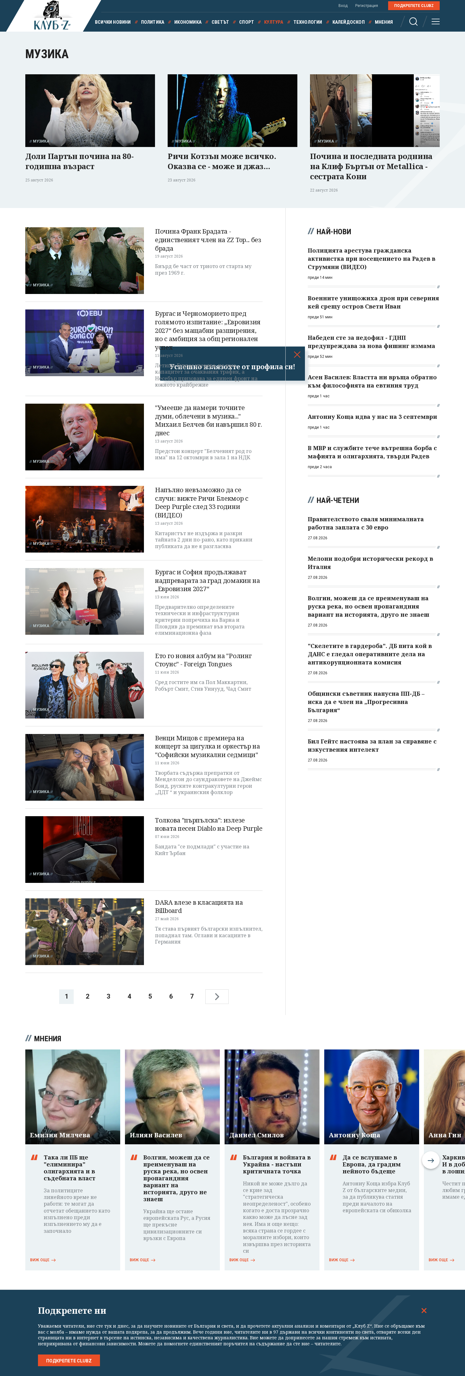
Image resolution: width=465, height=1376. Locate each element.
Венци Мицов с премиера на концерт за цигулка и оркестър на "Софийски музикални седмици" (207, 746)
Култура (273, 22)
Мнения (384, 22)
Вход (343, 5)
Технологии (308, 22)
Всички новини (113, 22)
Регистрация (366, 5)
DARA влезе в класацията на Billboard (199, 906)
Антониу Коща (354, 1135)
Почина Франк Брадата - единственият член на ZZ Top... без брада (208, 239)
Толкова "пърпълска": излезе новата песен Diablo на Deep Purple (209, 824)
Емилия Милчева (60, 1135)
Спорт (246, 22)
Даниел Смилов (256, 1135)
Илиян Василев (156, 1135)
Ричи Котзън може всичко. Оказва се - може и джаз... (222, 161)
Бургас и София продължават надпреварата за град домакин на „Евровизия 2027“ (207, 580)
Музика (41, 141)
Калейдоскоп (348, 22)
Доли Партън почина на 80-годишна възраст (79, 161)
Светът (220, 22)
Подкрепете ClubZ (414, 5)
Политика (152, 22)
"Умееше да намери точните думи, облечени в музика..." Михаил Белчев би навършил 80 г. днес (208, 420)
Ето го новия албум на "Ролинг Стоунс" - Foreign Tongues (203, 660)
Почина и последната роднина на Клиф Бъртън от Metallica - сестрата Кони (371, 166)
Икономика (188, 22)
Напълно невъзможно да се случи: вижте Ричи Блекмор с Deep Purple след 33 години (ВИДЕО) (201, 502)
